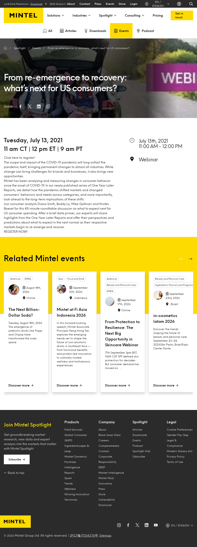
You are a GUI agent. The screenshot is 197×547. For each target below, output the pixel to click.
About (71, 4)
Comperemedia (108, 446)
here (15, 157)
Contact (84, 4)
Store (122, 4)
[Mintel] (23, 15)
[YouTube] (156, 525)
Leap (67, 451)
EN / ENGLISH (158, 4)
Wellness (70, 489)
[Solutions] (62, 15)
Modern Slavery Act (179, 451)
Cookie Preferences (180, 429)
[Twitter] (137, 525)
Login (133, 4)
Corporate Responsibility (107, 459)
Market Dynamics (75, 456)
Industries (80, 15)
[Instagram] (119, 525)
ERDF (101, 467)
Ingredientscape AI (76, 446)
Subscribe (14, 459)
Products (71, 422)
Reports (69, 473)
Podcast (148, 30)
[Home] (5, 48)
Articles (70, 30)
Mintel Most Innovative (106, 480)
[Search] (191, 4)
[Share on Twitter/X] (29, 106)
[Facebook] (128, 525)
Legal (171, 422)
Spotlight (106, 15)
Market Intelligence (111, 473)
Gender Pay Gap (177, 435)
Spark (68, 478)
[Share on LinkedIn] (39, 106)
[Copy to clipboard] (48, 106)
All (50, 30)
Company (106, 422)
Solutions (53, 15)
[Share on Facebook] (20, 106)
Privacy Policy (175, 456)
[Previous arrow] (181, 259)
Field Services (73, 429)
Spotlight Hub (141, 451)
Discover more (19, 385)
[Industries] (89, 15)
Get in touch (179, 15)
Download (29, 4)
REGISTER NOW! (16, 231)
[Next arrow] (191, 259)
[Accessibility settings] (179, 4)
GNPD (68, 440)
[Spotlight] (115, 15)
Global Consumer (75, 435)
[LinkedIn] (146, 525)
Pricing (158, 15)
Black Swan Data (109, 435)
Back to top (16, 472)
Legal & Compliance (175, 443)
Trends (68, 483)
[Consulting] (142, 15)
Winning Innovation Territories (76, 497)
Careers (103, 440)
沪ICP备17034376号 (84, 535)
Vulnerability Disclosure (106, 502)
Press (98, 4)
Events (110, 4)
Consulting (132, 15)
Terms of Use (175, 462)
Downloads (97, 30)
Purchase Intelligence (72, 464)
